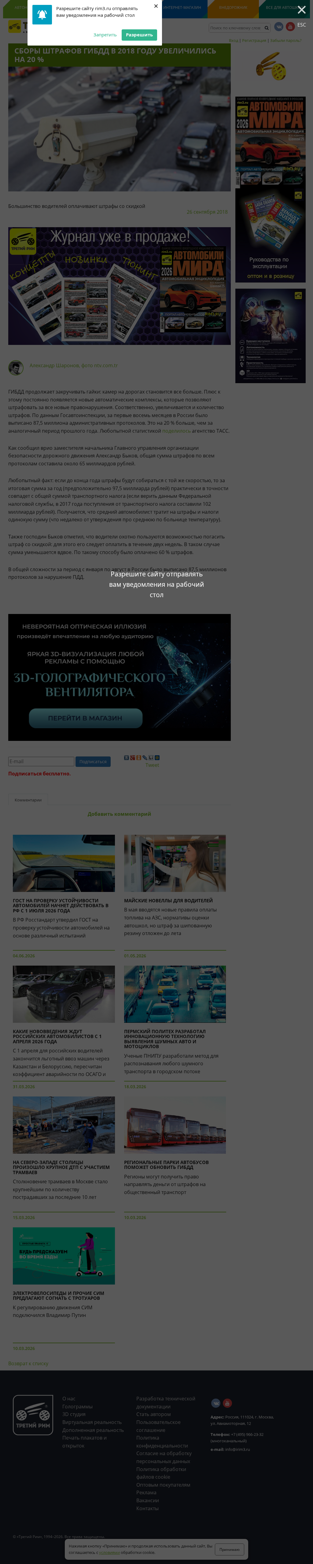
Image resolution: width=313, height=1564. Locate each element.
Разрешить (139, 34)
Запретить (105, 34)
